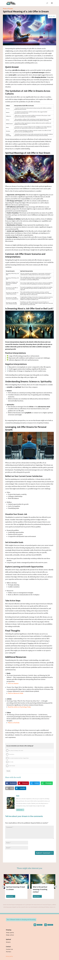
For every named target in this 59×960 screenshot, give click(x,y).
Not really (11, 762)
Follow (39, 924)
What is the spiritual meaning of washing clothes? (40, 889)
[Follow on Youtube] (35, 925)
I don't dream (12, 765)
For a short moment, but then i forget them (19, 758)
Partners (8, 951)
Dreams (10, 8)
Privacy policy (9, 956)
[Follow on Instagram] (45, 925)
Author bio (19, 809)
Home (5, 8)
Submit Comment (43, 853)
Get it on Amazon (13, 683)
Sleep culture (10, 935)
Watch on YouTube (13, 723)
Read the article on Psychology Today (19, 707)
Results (8, 771)
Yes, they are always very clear (16, 750)
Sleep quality (10, 932)
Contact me (9, 949)
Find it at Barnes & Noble (15, 693)
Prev (3, 886)
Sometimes (11, 754)
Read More (10, 896)
